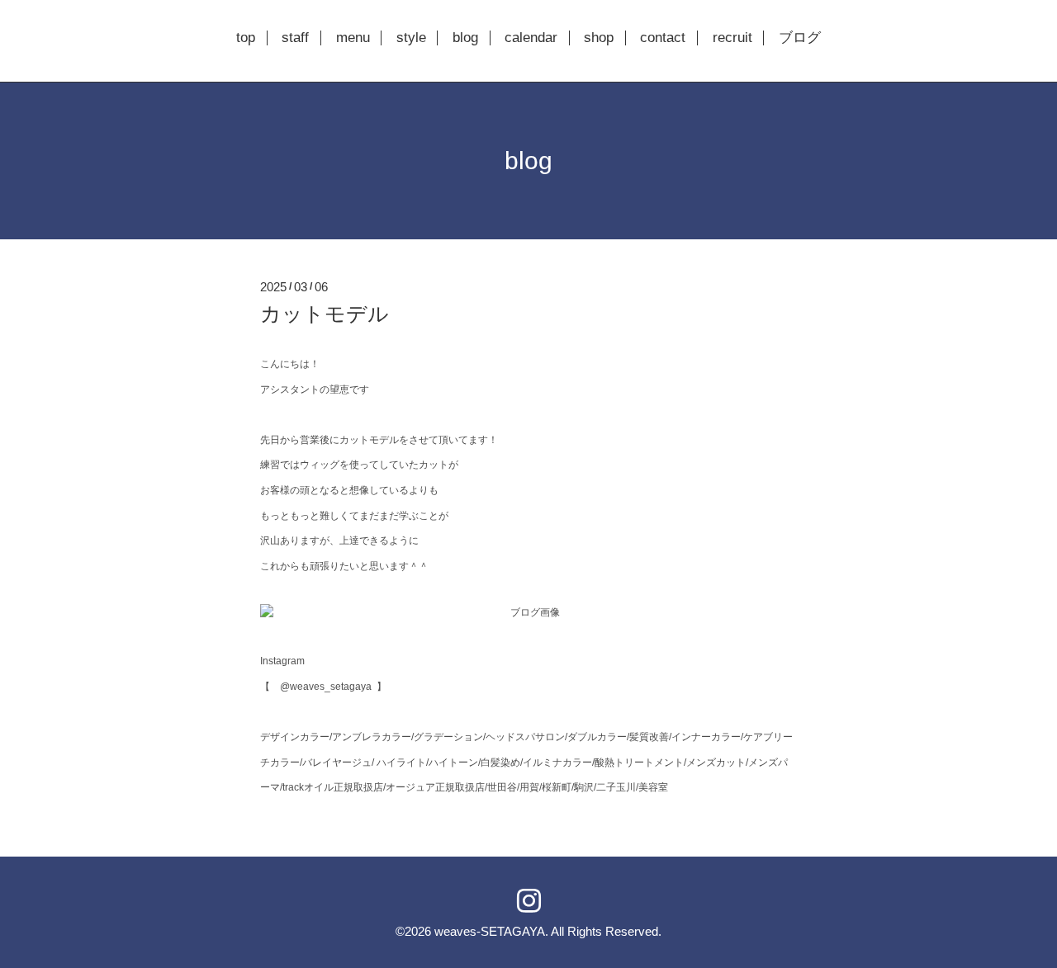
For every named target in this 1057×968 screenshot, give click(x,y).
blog (465, 38)
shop (599, 38)
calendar (531, 38)
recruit (732, 38)
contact (662, 38)
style (411, 38)
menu (353, 38)
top (245, 38)
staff (295, 38)
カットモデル (324, 313)
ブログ (800, 38)
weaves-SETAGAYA (489, 931)
